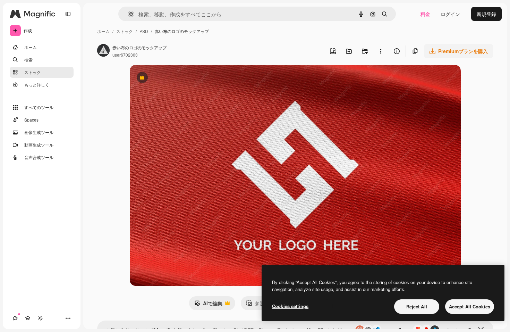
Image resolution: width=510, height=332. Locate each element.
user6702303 (125, 55)
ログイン (450, 13)
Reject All (416, 306)
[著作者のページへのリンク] (103, 51)
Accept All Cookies (469, 306)
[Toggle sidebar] (68, 13)
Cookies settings (290, 306)
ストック (124, 31)
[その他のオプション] (381, 51)
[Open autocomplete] (128, 14)
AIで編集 (208, 305)
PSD (143, 31)
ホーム (103, 31)
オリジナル (177, 78)
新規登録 (486, 13)
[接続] (15, 318)
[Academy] (27, 318)
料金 (425, 13)
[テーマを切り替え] (40, 318)
